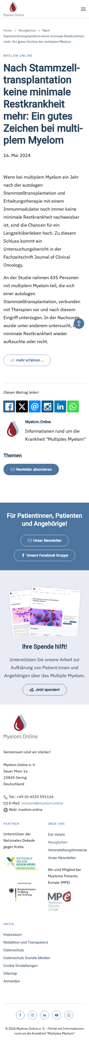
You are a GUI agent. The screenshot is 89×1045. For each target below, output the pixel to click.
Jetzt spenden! (47, 689)
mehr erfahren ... (30, 360)
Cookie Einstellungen (20, 965)
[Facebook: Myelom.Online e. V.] (9, 406)
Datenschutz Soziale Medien (26, 958)
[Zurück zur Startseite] (13, 9)
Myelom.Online (18, 55)
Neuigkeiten (58, 842)
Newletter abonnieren (34, 469)
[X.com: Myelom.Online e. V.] (22, 406)
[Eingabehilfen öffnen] (78, 323)
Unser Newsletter (47, 540)
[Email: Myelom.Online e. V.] (35, 406)
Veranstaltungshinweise (67, 850)
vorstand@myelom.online (42, 803)
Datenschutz (13, 950)
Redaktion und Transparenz (25, 942)
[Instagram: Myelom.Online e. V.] (47, 406)
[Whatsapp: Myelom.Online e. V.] (73, 406)
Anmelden (11, 981)
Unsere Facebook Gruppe (47, 555)
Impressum (12, 934)
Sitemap (10, 973)
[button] (83, 9)
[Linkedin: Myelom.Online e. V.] (60, 406)
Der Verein (56, 834)
